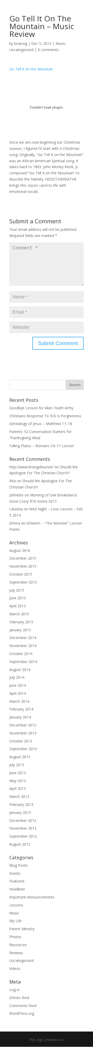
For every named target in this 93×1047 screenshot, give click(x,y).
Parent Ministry (22, 928)
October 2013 (20, 741)
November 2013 (22, 733)
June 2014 (17, 685)
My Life (15, 920)
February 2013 (21, 804)
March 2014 (19, 701)
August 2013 (19, 756)
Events (14, 873)
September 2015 (23, 582)
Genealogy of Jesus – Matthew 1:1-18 (40, 423)
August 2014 (19, 669)
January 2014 (20, 717)
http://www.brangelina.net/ (31, 466)
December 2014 (22, 637)
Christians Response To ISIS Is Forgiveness (45, 415)
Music (60, 43)
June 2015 (17, 597)
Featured (16, 881)
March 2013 (19, 796)
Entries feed (19, 997)
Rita (12, 480)
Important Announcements (32, 897)
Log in (14, 989)
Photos (15, 936)
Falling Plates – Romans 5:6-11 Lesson (41, 445)
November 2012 (22, 828)
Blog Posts (18, 865)
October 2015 (20, 574)
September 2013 (23, 748)
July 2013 (16, 764)
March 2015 (19, 613)
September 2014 (23, 661)
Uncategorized (21, 49)
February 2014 (21, 709)
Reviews (16, 952)
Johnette (16, 495)
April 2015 (17, 605)
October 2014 (20, 653)
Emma (14, 523)
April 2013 (17, 788)
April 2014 (17, 693)
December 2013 (22, 725)
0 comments (48, 49)
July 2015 (16, 590)
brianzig (20, 43)
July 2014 (16, 677)
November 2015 (22, 566)
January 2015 (20, 629)
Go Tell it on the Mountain (31, 69)
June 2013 (17, 772)
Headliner (17, 889)
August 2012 (19, 844)
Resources (18, 944)
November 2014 (22, 645)
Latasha (16, 508)
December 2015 (22, 558)
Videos (14, 968)
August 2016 (19, 550)
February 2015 (21, 621)
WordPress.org (21, 1013)
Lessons (16, 905)
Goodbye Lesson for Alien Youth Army (41, 407)
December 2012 (22, 820)
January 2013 (20, 812)
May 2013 (17, 780)
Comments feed (22, 1005)
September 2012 (23, 836)
